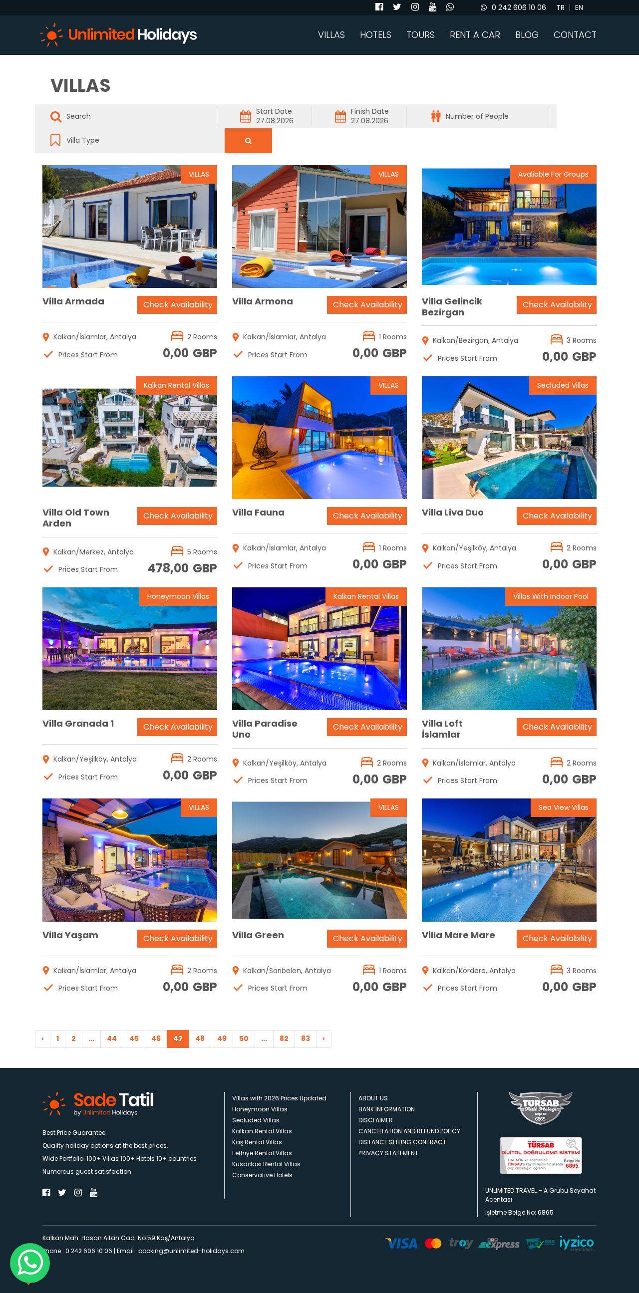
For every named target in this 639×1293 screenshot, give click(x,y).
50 (244, 1038)
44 (112, 1038)
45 (134, 1038)
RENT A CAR (475, 34)
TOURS (420, 34)
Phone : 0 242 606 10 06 (77, 1251)
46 (156, 1038)
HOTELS (375, 34)
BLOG (527, 34)
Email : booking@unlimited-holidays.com (181, 1251)
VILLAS (331, 34)
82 (284, 1038)
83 (305, 1038)
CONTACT (575, 34)
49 (222, 1038)
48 (200, 1038)
